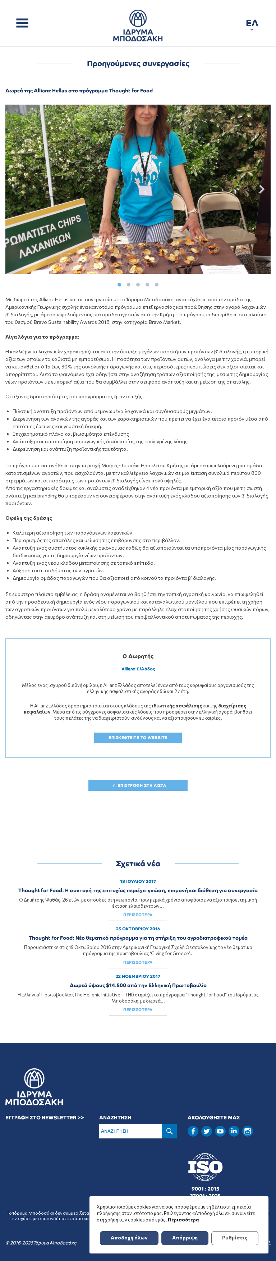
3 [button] (138, 282)
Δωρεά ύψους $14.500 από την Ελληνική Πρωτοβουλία (138, 985)
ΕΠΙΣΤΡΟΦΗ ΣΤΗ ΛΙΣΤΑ (142, 785)
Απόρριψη (185, 1237)
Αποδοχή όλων (129, 1237)
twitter (206, 1131)
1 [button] (119, 282)
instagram (247, 1131)
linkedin (234, 1130)
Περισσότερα (183, 1220)
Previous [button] (15, 189)
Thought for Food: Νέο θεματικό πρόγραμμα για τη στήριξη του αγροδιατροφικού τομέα (138, 938)
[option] (138, 189)
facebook (193, 1131)
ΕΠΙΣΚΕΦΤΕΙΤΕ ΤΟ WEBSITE (138, 737)
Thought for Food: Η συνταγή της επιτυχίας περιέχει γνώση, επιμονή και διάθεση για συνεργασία (138, 890)
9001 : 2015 (205, 1189)
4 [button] (147, 282)
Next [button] (260, 189)
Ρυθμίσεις (235, 1237)
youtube (220, 1131)
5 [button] (156, 282)
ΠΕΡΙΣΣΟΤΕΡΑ (138, 914)
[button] (252, 24)
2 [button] (128, 282)
